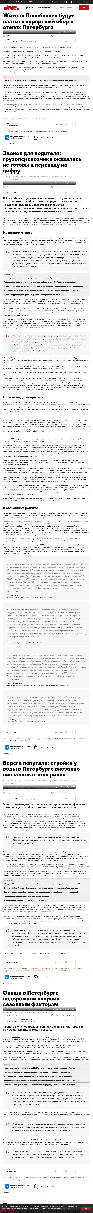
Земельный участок (77, 969)
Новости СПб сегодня (27, 131)
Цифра (38, 739)
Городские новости (23, 1180)
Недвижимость (34, 969)
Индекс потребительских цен (32, 1178)
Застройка (6, 971)
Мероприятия (59, 8)
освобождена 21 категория (68, 61)
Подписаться (45, 2)
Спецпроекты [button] (43, 8)
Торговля (65, 1178)
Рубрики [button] (29, 8)
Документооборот (47, 739)
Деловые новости (54, 131)
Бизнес (5, 741)
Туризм (17, 131)
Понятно (86, 1208)
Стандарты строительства (49, 969)
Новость (10, 131)
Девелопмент (11, 969)
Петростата (16, 1037)
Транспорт (19, 739)
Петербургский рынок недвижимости (23, 971)
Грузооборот (25, 741)
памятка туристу (30, 94)
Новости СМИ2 (8, 144)
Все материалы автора (28, 41)
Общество (64, 131)
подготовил (7, 94)
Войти (84, 8)
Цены (45, 1178)
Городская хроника (41, 131)
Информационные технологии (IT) (65, 739)
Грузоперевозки (29, 739)
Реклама (69, 8)
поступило (47, 105)
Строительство (22, 969)
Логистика (11, 739)
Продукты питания (55, 1178)
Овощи (72, 1178)
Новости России (14, 741)
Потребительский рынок (15, 1178)
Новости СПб (51, 971)
